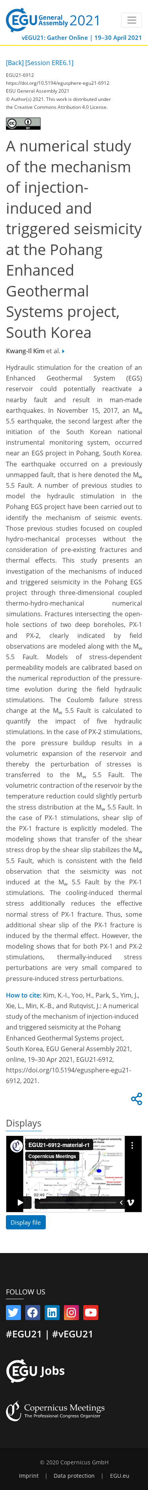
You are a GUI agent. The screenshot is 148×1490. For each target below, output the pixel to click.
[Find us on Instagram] (71, 1314)
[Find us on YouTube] (90, 1314)
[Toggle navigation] (131, 20)
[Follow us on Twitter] (13, 1314)
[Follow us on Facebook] (32, 1314)
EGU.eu (119, 1475)
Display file (26, 1222)
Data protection (74, 1475)
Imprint (29, 1475)
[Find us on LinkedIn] (52, 1314)
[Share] (135, 1101)
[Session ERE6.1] (49, 62)
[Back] (15, 62)
